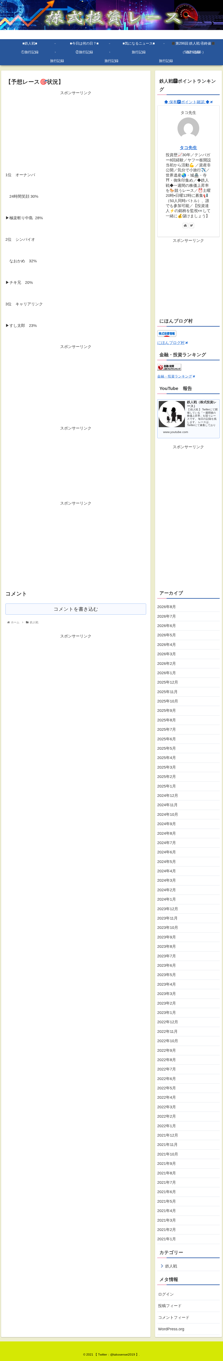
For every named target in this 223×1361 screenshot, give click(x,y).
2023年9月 (166, 937)
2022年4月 (166, 1097)
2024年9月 (166, 824)
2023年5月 (166, 975)
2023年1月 (166, 1012)
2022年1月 (166, 1126)
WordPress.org (171, 1329)
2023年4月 (166, 984)
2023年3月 (166, 993)
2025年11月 (167, 692)
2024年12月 (167, 795)
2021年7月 (166, 1182)
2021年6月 (166, 1192)
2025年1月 (166, 786)
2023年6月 (166, 965)
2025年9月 (166, 710)
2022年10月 (167, 1041)
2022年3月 (166, 1107)
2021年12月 (167, 1135)
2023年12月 (167, 909)
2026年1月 (166, 673)
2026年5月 (166, 635)
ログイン (166, 1294)
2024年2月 (166, 890)
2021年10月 (167, 1154)
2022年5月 (166, 1088)
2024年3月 (166, 880)
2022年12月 (167, 1022)
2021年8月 (166, 1173)
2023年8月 (166, 946)
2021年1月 (166, 1239)
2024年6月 (166, 852)
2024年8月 (166, 833)
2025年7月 (166, 729)
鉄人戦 (171, 1266)
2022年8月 (166, 1060)
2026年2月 (166, 663)
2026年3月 (166, 654)
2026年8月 (166, 607)
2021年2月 (166, 1229)
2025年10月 (167, 701)
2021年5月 (166, 1201)
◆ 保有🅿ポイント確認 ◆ (186, 102)
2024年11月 (167, 805)
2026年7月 (166, 616)
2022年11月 (167, 1031)
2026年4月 (166, 644)
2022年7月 (166, 1069)
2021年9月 (166, 1163)
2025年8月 (166, 720)
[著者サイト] (185, 225)
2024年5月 (166, 861)
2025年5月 (166, 748)
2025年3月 (166, 767)
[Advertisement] (75, 126)
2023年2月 (166, 1003)
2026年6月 (166, 626)
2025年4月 (166, 758)
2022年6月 (166, 1079)
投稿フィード (170, 1306)
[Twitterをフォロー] (191, 225)
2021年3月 (166, 1220)
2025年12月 (167, 682)
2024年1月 (166, 899)
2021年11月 (167, 1144)
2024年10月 (167, 814)
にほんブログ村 (171, 343)
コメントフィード (173, 1317)
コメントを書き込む (76, 609)
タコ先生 (188, 147)
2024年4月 (166, 871)
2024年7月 (166, 843)
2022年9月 (166, 1050)
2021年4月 (166, 1211)
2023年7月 (166, 956)
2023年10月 (167, 927)
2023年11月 (167, 918)
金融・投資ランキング (174, 376)
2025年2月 (166, 776)
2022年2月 (166, 1116)
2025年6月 (166, 739)
